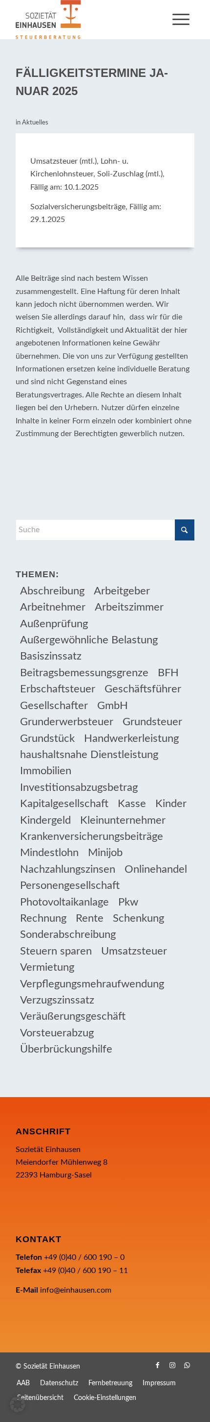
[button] (17, 1404)
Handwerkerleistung (131, 738)
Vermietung (47, 967)
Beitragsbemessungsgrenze (84, 672)
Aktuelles (35, 123)
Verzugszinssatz (57, 1000)
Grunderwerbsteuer (66, 721)
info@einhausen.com (75, 1290)
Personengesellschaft (70, 885)
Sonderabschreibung (68, 934)
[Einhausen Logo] (87, 19)
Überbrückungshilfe (66, 1049)
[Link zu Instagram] (172, 1365)
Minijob (105, 852)
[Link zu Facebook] (157, 1365)
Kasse (132, 803)
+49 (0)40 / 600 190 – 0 (84, 1257)
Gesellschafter (54, 705)
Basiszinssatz (51, 656)
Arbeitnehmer (52, 607)
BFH (168, 672)
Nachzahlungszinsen (67, 869)
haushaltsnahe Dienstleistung (89, 754)
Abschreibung (52, 591)
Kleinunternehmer (123, 820)
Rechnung (43, 918)
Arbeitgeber (122, 591)
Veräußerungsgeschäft (73, 1016)
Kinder (171, 803)
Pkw (128, 902)
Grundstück (47, 738)
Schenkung (138, 918)
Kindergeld (45, 820)
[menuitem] (181, 19)
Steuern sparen (56, 951)
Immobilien (45, 770)
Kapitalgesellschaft (64, 803)
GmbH (112, 705)
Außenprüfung (54, 623)
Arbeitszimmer (129, 607)
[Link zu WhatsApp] (187, 1365)
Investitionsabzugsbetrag (79, 787)
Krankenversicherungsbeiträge (91, 836)
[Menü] (181, 19)
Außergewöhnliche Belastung (89, 640)
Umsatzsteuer (134, 951)
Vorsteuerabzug (57, 1033)
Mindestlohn (49, 852)
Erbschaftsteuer (57, 689)
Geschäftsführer (143, 689)
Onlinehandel (156, 869)
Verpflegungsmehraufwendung (92, 984)
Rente (90, 918)
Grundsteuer (152, 721)
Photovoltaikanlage (64, 902)
